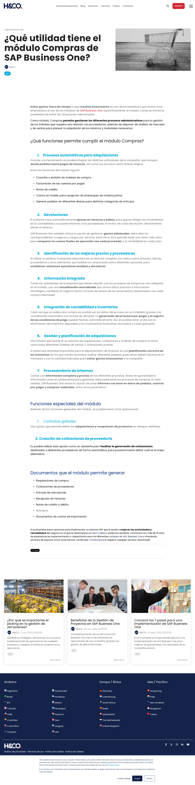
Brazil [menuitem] (9, 696)
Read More (55, 660)
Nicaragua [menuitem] (60, 708)
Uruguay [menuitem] (58, 725)
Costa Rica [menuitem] (12, 725)
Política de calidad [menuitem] (74, 751)
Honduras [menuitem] (59, 696)
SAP (7, 73)
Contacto (128, 5)
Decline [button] (149, 778)
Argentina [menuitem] (11, 690)
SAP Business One (91, 110)
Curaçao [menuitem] (11, 731)
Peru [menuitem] (56, 720)
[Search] (168, 6)
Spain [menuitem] (105, 708)
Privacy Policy (113, 765)
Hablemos (179, 6)
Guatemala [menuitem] (60, 690)
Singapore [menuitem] (155, 708)
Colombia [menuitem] (11, 720)
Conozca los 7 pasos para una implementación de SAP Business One (160, 623)
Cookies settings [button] (124, 778)
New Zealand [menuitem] (156, 702)
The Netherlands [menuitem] (111, 720)
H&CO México (99, 533)
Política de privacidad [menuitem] (15, 751)
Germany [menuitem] (107, 690)
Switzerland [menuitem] (108, 714)
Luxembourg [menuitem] (108, 696)
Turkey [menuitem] (153, 714)
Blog (83, 5)
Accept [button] (137, 778)
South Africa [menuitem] (108, 702)
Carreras (105, 5)
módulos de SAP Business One (125, 536)
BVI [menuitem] (8, 702)
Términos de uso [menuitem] (35, 751)
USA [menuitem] (56, 731)
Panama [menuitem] (59, 714)
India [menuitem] (152, 696)
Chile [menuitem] (9, 714)
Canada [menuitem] (11, 708)
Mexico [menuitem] (58, 702)
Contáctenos (96, 540)
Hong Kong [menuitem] (155, 690)
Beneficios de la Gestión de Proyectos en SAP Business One (95, 622)
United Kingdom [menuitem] (110, 725)
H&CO (12, 67)
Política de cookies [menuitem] (54, 751)
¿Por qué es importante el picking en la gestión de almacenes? (28, 623)
